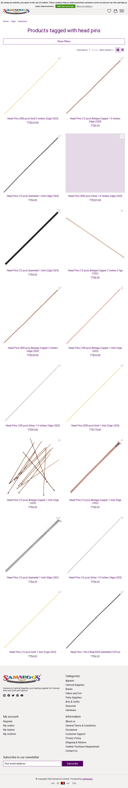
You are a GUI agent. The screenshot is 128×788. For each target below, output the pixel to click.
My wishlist (9, 734)
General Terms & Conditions (81, 725)
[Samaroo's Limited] (16, 11)
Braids (69, 689)
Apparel (70, 680)
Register (7, 721)
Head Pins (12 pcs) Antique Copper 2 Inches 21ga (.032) (95, 272)
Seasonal (71, 705)
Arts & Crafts (73, 701)
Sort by (94, 50)
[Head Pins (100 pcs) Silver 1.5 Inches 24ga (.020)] (32, 392)
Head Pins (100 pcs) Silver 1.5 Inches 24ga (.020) (33, 425)
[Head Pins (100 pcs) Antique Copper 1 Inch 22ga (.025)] (95, 315)
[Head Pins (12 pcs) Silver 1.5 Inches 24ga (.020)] (95, 544)
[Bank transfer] (53, 783)
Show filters (64, 41)
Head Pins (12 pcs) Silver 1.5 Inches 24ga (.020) (95, 577)
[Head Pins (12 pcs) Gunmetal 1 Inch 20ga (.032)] (32, 544)
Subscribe (72, 763)
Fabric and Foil (73, 693)
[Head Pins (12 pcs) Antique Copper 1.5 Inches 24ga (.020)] (95, 85)
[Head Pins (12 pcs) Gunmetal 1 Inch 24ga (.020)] (32, 163)
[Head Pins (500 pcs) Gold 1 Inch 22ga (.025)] (95, 392)
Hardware (71, 710)
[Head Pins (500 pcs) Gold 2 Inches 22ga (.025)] (32, 85)
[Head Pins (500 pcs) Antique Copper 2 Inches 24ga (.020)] (32, 315)
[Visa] (68, 783)
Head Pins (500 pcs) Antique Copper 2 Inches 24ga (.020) (33, 349)
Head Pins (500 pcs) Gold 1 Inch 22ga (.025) (95, 425)
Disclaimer (71, 729)
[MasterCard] (63, 783)
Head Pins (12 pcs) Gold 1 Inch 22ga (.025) (32, 652)
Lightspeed (87, 779)
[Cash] (58, 783)
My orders (8, 725)
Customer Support (75, 734)
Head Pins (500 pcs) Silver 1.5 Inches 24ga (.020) (95, 196)
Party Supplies (74, 697)
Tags (13, 21)
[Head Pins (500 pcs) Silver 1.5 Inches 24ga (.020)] (95, 163)
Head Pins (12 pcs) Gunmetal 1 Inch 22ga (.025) (33, 270)
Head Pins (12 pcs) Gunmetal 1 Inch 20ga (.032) (33, 577)
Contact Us (71, 750)
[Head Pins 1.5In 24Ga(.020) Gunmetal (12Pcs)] (95, 619)
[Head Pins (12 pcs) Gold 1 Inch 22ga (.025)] (32, 619)
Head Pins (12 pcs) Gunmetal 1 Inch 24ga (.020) (33, 196)
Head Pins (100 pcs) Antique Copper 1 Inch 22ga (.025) (95, 349)
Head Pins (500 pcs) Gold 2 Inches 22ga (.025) (32, 118)
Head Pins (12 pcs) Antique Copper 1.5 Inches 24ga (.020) (95, 120)
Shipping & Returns (76, 742)
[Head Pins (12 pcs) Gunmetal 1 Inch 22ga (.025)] (32, 237)
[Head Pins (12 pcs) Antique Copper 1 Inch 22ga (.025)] (32, 467)
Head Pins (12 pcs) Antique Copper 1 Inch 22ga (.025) (33, 502)
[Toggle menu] (122, 11)
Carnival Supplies (75, 684)
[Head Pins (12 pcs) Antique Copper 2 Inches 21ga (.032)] (95, 237)
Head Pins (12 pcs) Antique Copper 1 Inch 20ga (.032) (95, 502)
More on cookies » (85, 6)
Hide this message (65, 6)
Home (6, 21)
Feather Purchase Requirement (82, 746)
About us (70, 721)
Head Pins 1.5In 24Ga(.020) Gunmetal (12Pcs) (95, 652)
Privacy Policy (73, 738)
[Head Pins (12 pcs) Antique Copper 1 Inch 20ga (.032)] (95, 467)
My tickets (9, 729)
